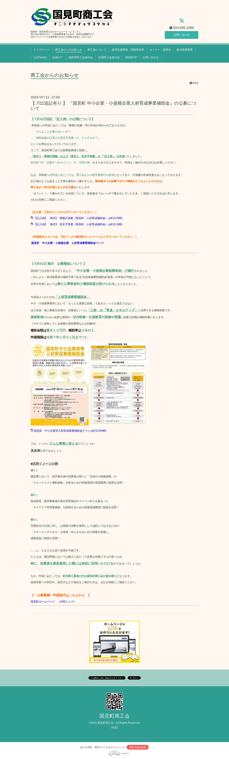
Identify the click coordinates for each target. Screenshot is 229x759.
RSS (195, 83)
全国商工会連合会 (109, 57)
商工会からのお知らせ (68, 49)
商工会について (97, 49)
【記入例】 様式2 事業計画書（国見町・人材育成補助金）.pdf (73, 218)
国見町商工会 (114, 716)
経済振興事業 (185, 49)
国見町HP (131, 57)
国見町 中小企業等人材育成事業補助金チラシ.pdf (64, 430)
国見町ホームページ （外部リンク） (53, 601)
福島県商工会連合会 (81, 57)
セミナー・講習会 (160, 49)
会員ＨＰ (57, 57)
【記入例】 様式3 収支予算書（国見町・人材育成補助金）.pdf (73, 224)
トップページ (42, 49)
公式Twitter (40, 57)
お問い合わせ (182, 34)
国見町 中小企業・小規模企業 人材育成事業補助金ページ (67, 243)
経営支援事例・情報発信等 (128, 49)
